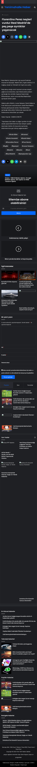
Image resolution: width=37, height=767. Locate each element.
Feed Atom (31, 747)
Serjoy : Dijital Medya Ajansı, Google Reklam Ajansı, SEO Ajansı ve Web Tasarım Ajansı (18, 179)
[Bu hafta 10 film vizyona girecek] (9, 275)
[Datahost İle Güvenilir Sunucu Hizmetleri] (27, 529)
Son (18, 385)
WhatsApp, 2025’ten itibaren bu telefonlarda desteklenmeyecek (23, 669)
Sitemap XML (5, 747)
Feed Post (18, 749)
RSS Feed (13, 747)
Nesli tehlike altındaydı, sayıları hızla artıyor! (27, 309)
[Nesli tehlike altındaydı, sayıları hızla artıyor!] (27, 298)
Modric (19, 150)
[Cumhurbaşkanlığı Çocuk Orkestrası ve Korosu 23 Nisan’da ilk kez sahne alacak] (27, 275)
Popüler (6, 385)
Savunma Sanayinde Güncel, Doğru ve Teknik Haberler (9, 474)
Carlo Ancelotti (12, 138)
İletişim (12, 762)
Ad (2, 347)
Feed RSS (24, 747)
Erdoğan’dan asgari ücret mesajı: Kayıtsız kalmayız (24, 408)
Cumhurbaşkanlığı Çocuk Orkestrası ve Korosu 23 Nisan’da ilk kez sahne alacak (26, 284)
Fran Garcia (27, 142)
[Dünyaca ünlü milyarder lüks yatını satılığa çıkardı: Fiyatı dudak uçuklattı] (9, 294)
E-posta (4, 355)
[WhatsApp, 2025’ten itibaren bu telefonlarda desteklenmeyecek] (6, 670)
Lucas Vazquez (28, 146)
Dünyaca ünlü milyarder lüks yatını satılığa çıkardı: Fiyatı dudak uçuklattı (9, 302)
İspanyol (15, 146)
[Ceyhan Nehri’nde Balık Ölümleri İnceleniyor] (7, 419)
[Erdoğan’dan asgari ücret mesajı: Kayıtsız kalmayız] (7, 409)
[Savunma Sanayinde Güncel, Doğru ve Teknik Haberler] (9, 466)
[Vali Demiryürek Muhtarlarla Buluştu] (7, 428)
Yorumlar (30, 385)
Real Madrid (11, 154)
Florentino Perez (12, 142)
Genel (7, 175)
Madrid (10, 150)
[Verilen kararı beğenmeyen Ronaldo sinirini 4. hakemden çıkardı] (7, 393)
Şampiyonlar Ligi (25, 154)
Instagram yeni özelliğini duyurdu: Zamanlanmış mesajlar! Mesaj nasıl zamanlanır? (24, 662)
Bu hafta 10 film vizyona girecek (9, 282)
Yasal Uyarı (24, 765)
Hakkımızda (6, 762)
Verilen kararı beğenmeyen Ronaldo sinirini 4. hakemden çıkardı (22, 393)
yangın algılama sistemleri (11, 754)
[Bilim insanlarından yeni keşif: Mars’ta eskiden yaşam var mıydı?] (6, 654)
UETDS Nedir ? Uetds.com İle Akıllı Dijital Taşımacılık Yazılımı (7, 455)
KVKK (32, 762)
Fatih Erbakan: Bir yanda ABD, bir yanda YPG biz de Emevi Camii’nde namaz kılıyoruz (23, 401)
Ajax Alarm (21, 754)
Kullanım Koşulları (15, 765)
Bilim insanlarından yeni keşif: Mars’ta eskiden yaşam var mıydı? (24, 653)
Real (28, 150)
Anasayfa (5, 15)
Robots (19, 747)
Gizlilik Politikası (19, 762)
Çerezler (27, 762)
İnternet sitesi (5, 362)
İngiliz (6, 146)
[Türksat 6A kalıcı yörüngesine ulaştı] (6, 646)
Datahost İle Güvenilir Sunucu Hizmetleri (26, 600)
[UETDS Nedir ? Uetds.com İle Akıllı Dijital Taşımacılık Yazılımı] (9, 446)
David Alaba (26, 138)
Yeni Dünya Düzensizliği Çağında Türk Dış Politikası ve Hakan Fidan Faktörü (27, 445)
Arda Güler (14, 134)
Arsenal (25, 134)
